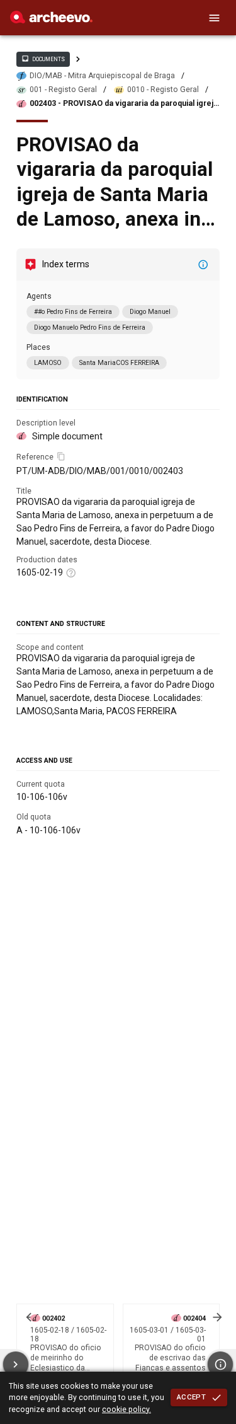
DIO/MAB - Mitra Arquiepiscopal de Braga (102, 75)
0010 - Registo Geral (163, 89)
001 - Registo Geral (63, 89)
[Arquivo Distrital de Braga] (51, 20)
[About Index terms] (203, 265)
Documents (42, 58)
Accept (191, 1396)
